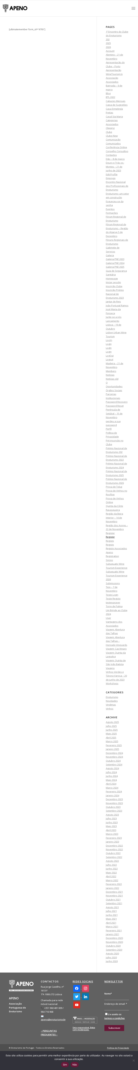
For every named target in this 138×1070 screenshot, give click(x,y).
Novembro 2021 (114, 895)
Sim (65, 1064)
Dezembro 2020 (114, 938)
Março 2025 (112, 741)
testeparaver (113, 602)
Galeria (110, 255)
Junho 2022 (112, 868)
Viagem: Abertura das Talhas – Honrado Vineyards (116, 641)
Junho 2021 (112, 915)
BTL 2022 (110, 97)
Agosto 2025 (112, 722)
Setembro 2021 (114, 903)
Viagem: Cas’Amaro (116, 648)
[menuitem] (117, 1048)
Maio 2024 (111, 780)
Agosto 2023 (112, 814)
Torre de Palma (114, 606)
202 (108, 39)
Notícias (110, 375)
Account (110, 51)
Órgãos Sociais (114, 390)
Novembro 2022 (114, 849)
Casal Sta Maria (114, 116)
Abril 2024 (111, 783)
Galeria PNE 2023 (115, 259)
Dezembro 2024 (114, 753)
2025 (108, 43)
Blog (108, 93)
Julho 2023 (111, 818)
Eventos (110, 209)
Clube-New (112, 135)
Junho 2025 (112, 729)
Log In (109, 340)
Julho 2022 (111, 864)
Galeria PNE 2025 (115, 266)
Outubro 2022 (113, 853)
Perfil (109, 428)
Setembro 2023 (114, 810)
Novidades (112, 700)
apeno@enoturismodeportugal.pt (59, 1019)
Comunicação (113, 139)
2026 (108, 47)
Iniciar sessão (113, 282)
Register (110, 533)
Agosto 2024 (112, 768)
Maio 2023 (111, 826)
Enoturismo (112, 697)
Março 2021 (112, 926)
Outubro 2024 (113, 760)
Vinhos (109, 708)
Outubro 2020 (113, 945)
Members (111, 371)
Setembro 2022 (114, 857)
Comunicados (113, 143)
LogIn (109, 348)
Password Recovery (117, 401)
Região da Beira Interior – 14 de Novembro (114, 517)
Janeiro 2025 (112, 749)
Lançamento (112, 321)
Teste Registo (113, 598)
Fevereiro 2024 (114, 791)
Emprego (111, 178)
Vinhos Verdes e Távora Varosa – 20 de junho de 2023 (116, 675)
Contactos (111, 155)
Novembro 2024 (114, 756)
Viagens (110, 668)
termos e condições (114, 1018)
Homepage (112, 278)
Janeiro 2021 (112, 934)
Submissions (113, 583)
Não (74, 1064)
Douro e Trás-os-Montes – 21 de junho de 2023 (115, 166)
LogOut (110, 355)
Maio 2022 (111, 872)
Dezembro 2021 (114, 891)
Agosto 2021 (112, 907)
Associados (112, 81)
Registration (112, 556)
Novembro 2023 (114, 803)
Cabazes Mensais (115, 101)
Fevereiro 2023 (114, 837)
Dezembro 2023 (114, 799)
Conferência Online (116, 147)
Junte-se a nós (113, 317)
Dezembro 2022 (114, 845)
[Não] (133, 1060)
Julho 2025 (111, 726)
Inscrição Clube (114, 286)
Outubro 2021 (113, 899)
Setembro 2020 (114, 949)
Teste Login (112, 594)
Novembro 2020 (114, 942)
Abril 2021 (111, 922)
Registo (110, 540)
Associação (112, 77)
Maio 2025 (111, 733)
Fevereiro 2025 (114, 745)
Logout (109, 359)
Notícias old (112, 378)
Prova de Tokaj (114, 486)
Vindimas (111, 704)
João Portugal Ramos (117, 305)
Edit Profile (112, 174)
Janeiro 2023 (112, 841)
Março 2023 (112, 834)
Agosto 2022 (112, 861)
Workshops (112, 683)
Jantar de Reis (113, 301)
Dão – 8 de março (115, 159)
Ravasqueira (113, 510)
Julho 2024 (111, 772)
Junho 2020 (112, 961)
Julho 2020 (111, 957)
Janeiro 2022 (112, 888)
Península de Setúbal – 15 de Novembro (114, 413)
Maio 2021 (111, 918)
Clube (109, 132)
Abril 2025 (111, 737)
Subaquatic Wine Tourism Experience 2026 (116, 575)
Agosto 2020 (112, 953)
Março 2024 (112, 787)
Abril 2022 (111, 876)
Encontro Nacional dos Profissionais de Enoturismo (117, 185)
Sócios (109, 560)
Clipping (110, 128)
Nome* (108, 993)
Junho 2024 (112, 776)
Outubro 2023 (113, 807)
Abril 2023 (111, 830)
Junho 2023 (112, 822)
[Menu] (133, 8)
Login (109, 344)
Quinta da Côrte (114, 506)
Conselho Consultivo (117, 151)
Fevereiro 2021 (114, 930)
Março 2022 (112, 880)
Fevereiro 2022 (114, 884)
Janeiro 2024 (112, 795)
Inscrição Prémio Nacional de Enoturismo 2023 (115, 293)
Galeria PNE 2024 (115, 263)
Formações (112, 213)
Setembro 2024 (114, 764)
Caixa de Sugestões (117, 104)
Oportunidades (114, 386)
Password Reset (115, 405)
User (108, 618)
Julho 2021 (111, 911)
